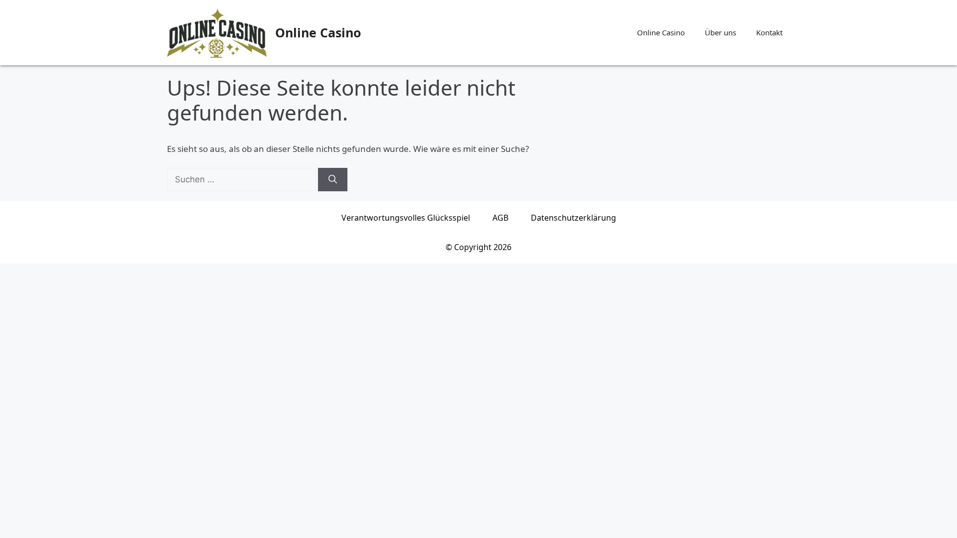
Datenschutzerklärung (573, 217)
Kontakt (769, 32)
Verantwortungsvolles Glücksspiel (405, 217)
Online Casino (318, 32)
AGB (500, 217)
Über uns (720, 32)
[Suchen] (332, 180)
